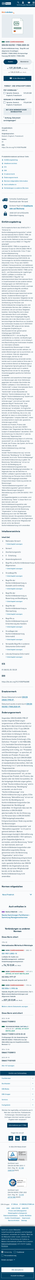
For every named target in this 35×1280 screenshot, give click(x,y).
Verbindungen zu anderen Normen (16, 188)
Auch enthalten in (10, 184)
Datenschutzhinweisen (9, 1244)
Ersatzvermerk (9, 174)
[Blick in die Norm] (17, 24)
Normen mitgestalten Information (16, 181)
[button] (23, 4)
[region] (17, 1245)
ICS (5, 167)
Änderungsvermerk (11, 177)
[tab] (17, 894)
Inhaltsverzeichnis (10, 163)
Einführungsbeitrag (11, 160)
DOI (5, 170)
